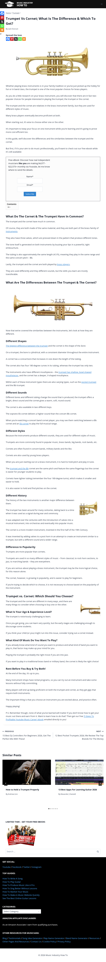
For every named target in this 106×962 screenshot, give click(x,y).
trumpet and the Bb (19, 468)
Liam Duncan (13, 29)
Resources (94, 938)
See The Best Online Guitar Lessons (19, 898)
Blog (4, 938)
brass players (63, 264)
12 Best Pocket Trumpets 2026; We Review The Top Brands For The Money (79, 735)
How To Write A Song (12, 878)
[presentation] (26, 772)
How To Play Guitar (11, 881)
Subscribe (30, 194)
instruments (11, 231)
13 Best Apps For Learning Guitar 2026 (77, 789)
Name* (29, 176)
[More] (24, 39)
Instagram (37, 867)
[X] (16, 39)
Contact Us (36, 941)
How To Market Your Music (15, 891)
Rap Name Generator (54, 938)
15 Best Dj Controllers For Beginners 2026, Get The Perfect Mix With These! (26, 735)
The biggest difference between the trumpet (27, 345)
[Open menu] (102, 4)
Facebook (16, 867)
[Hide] (1, 34)
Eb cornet (24, 423)
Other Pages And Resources (15, 941)
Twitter (26, 867)
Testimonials (14, 938)
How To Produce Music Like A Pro (18, 885)
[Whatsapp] (20, 39)
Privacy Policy (64, 941)
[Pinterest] (12, 39)
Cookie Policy (49, 941)
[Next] (100, 783)
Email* (30, 185)
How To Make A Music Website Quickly (21, 895)
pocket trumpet (88, 382)
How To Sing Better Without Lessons (19, 888)
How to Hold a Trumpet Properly (22, 789)
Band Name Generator (77, 938)
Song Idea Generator (32, 938)
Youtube (6, 867)
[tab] (48, 808)
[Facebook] (8, 39)
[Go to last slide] (5, 783)
